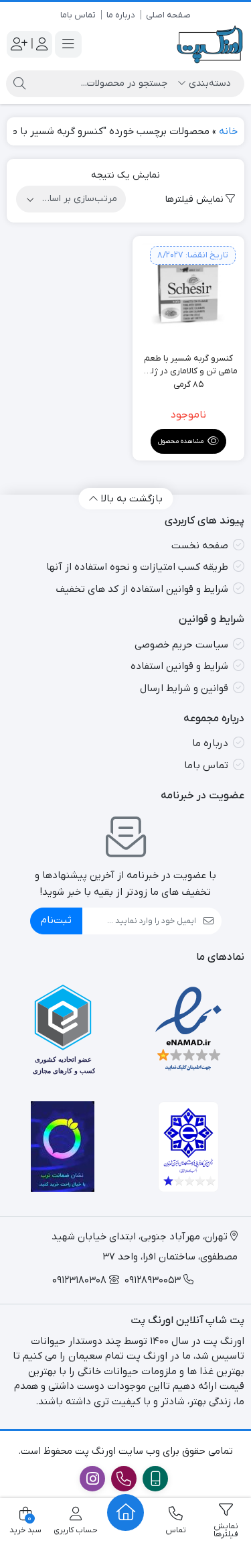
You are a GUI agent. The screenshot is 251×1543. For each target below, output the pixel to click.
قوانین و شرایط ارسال (184, 688)
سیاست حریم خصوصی (181, 645)
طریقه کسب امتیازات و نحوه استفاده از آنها (137, 567)
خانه (228, 131)
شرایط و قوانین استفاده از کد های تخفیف (142, 589)
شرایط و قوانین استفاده (179, 666)
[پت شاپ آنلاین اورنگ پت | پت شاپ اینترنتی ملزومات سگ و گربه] (210, 44)
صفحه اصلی (168, 15)
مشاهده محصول (181, 441)
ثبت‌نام (56, 920)
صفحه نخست (199, 545)
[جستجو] (19, 83)
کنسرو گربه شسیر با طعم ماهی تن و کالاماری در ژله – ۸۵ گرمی (188, 365)
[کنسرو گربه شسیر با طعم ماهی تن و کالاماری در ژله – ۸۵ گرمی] (188, 292)
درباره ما (120, 15)
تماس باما (78, 15)
